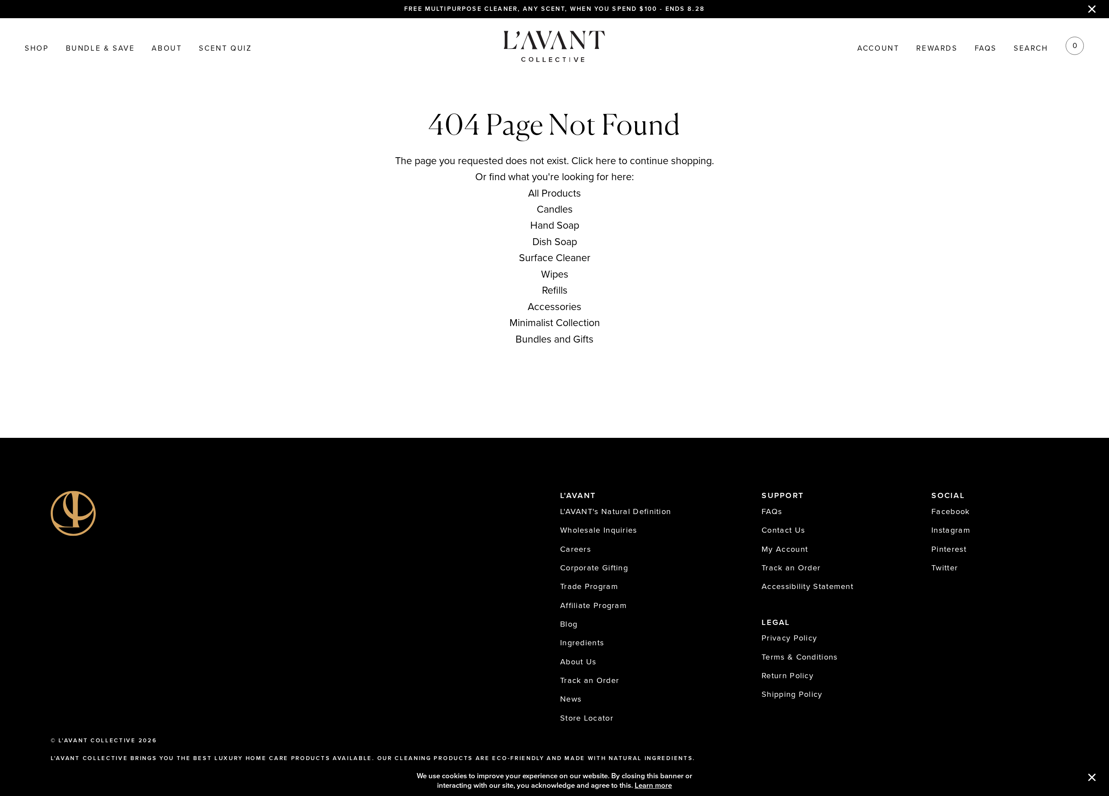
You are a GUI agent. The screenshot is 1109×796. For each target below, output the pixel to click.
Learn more (653, 785)
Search (1031, 48)
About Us (578, 662)
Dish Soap (554, 242)
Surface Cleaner (554, 258)
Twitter (944, 568)
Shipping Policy (792, 694)
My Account (785, 549)
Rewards (936, 48)
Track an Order (589, 680)
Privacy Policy (789, 638)
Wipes (554, 275)
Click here (593, 161)
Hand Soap (554, 226)
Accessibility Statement (807, 586)
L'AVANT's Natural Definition (615, 511)
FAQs (986, 48)
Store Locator (586, 718)
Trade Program (589, 586)
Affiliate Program (593, 605)
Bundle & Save (100, 48)
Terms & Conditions (799, 657)
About (167, 48)
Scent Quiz (225, 48)
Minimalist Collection (554, 323)
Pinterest (948, 549)
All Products (554, 194)
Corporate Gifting (594, 568)
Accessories (554, 307)
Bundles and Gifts (554, 339)
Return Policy (788, 675)
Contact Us (783, 530)
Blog (568, 624)
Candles (555, 210)
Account (878, 48)
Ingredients (582, 642)
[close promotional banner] (1092, 9)
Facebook (950, 511)
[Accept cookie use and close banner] (1092, 778)
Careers (575, 549)
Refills (554, 291)
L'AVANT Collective (97, 740)
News (570, 699)
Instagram (950, 530)
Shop (37, 48)
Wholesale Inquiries (598, 530)
